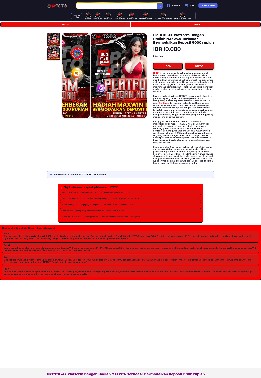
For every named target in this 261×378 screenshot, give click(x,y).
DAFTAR (196, 24)
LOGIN (65, 24)
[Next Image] (144, 76)
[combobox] (116, 6)
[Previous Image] (64, 76)
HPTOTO (157, 73)
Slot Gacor (164, 103)
